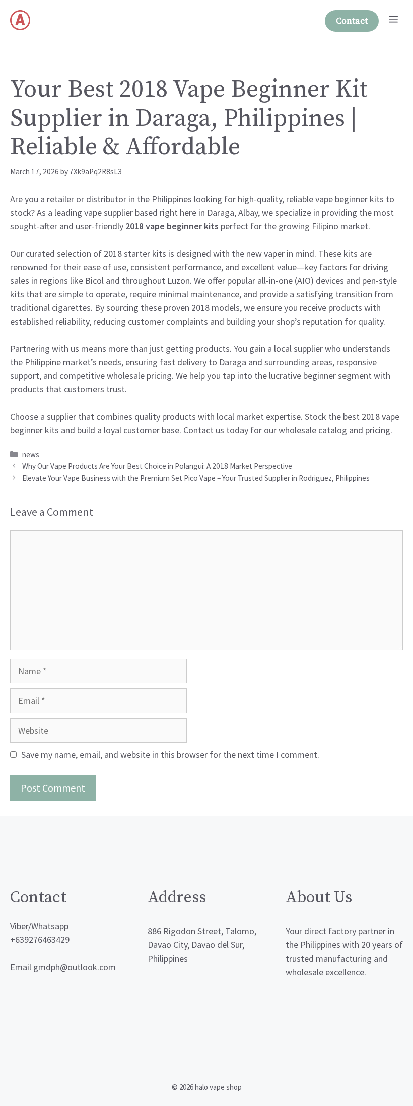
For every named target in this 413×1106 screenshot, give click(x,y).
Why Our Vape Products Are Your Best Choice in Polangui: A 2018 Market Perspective (157, 466)
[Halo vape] (20, 20)
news (30, 454)
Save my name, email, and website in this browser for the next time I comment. (170, 754)
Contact (352, 21)
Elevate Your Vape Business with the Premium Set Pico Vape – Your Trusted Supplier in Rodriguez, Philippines (196, 478)
